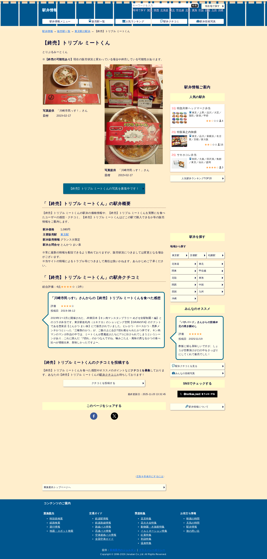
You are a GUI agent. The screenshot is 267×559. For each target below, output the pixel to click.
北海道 (164, 10)
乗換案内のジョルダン (123, 549)
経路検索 (55, 522)
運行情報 (55, 526)
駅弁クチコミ (171, 21)
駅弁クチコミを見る (186, 366)
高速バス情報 (103, 530)
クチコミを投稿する (103, 383)
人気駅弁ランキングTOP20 (197, 178)
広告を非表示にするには (149, 476)
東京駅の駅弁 (82, 31)
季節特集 (140, 513)
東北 (172, 10)
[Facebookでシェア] (93, 416)
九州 (214, 10)
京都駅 (193, 255)
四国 (207, 10)
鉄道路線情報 (103, 522)
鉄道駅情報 (101, 518)
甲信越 (180, 10)
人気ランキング (135, 21)
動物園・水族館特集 (153, 526)
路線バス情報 (103, 526)
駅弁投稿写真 (208, 21)
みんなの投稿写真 (185, 373)
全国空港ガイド (104, 538)
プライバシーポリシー (152, 549)
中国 (201, 10)
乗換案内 (49, 513)
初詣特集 (146, 538)
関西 (156, 10)
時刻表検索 (56, 518)
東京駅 (64, 234)
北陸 (188, 10)
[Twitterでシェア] (114, 416)
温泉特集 (146, 543)
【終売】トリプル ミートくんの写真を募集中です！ (104, 188)
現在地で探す (212, 6)
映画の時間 (193, 518)
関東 (150, 10)
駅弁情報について (198, 407)
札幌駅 (212, 255)
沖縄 (220, 10)
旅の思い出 (193, 530)
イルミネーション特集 (154, 530)
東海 (194, 10)
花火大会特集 (149, 522)
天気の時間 (193, 522)
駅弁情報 (49, 10)
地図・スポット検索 (61, 530)
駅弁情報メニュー (60, 21)
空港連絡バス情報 (105, 534)
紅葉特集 (146, 534)
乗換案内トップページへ (57, 487)
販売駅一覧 (98, 21)
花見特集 (146, 518)
